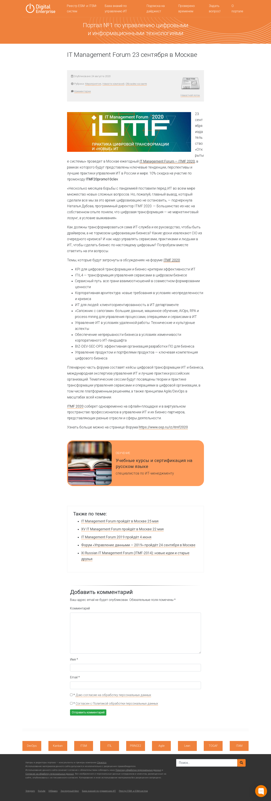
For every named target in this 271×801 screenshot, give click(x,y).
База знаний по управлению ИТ (116, 8)
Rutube (41, 791)
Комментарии (82, 91)
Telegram (30, 791)
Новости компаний (113, 83)
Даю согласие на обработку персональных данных (113, 695)
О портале (237, 8)
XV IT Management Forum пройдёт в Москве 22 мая (122, 529)
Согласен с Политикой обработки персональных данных (117, 703)
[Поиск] (241, 763)
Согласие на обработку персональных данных (49, 774)
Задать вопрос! (214, 8)
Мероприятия (93, 83)
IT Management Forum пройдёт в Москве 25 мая (120, 521)
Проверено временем (186, 8)
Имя (74, 659)
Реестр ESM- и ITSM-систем (82, 8)
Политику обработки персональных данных (138, 770)
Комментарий (80, 608)
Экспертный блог (70, 791)
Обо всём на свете (136, 83)
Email (75, 677)
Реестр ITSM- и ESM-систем (133, 791)
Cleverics (101, 762)
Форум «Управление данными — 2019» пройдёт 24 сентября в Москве (138, 545)
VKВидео (53, 791)
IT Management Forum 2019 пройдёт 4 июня (116, 537)
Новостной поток (190, 95)
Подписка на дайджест (156, 8)
